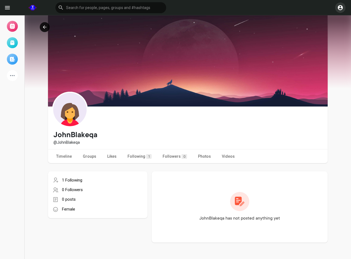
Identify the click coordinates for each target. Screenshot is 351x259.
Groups (89, 156)
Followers (174, 156)
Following (139, 156)
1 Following (72, 180)
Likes (112, 156)
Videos (228, 156)
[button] (110, 7)
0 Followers (72, 189)
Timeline (64, 156)
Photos (204, 156)
